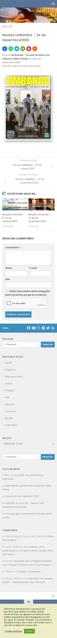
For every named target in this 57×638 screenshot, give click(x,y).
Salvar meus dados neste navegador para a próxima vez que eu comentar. (27, 293)
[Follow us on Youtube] (33, 328)
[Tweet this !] (16, 48)
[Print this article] (22, 48)
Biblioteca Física (14, 376)
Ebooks (9, 418)
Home (8, 362)
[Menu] (53, 4)
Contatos (10, 411)
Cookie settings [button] (13, 631)
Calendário (11, 425)
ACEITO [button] (29, 631)
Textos (8, 383)
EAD (7, 397)
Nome (8, 268)
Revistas (7, 26)
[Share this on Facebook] (4, 48)
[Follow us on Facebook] (28, 328)
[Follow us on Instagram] (38, 328)
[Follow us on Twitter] (48, 328)
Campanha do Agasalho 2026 (22, 496)
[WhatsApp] (10, 48)
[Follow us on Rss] (53, 328)
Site (7, 279)
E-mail (33, 268)
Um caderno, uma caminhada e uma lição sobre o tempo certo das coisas (27, 550)
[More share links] (34, 48)
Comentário (13, 247)
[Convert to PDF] (28, 48)
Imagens (10, 390)
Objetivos (10, 369)
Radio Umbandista (30, 571)
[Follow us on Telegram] (43, 328)
